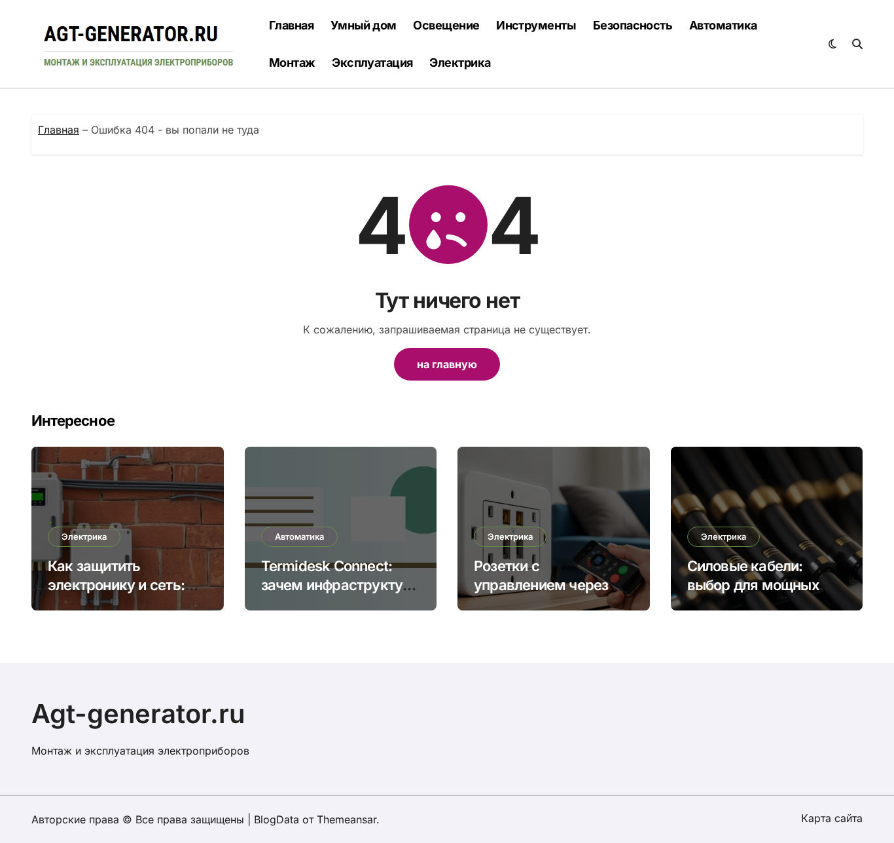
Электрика (459, 62)
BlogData (276, 819)
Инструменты (536, 25)
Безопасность (633, 25)
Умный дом (364, 25)
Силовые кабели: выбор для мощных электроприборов (753, 584)
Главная (291, 25)
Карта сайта (832, 818)
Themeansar (346, 819)
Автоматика (723, 25)
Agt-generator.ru (138, 714)
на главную (447, 364)
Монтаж (292, 62)
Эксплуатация (372, 62)
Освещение (446, 25)
